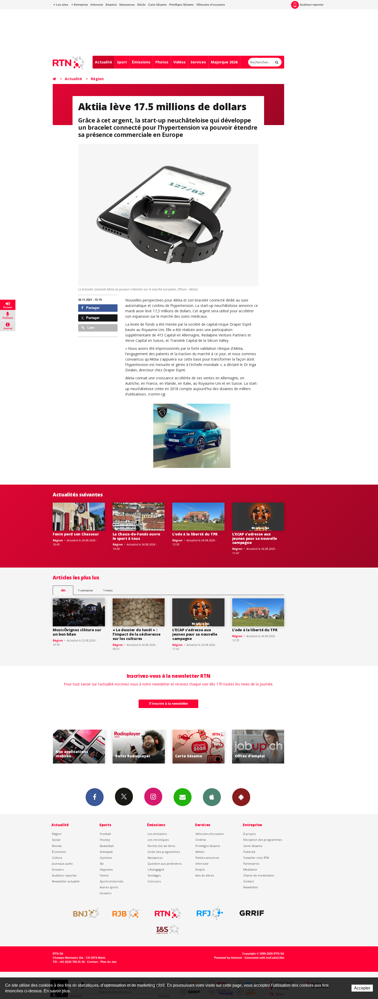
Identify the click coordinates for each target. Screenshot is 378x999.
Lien (90, 327)
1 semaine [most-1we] (85, 590)
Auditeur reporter (64, 875)
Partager (92, 308)
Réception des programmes (262, 839)
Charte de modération (258, 875)
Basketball (107, 845)
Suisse (56, 839)
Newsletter (250, 887)
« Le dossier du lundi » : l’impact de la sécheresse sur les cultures (136, 634)
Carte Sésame (157, 4)
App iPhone (212, 797)
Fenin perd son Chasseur (76, 534)
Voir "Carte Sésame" (189, 747)
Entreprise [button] (80, 4)
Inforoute (97, 4)
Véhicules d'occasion (210, 4)
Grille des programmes (164, 851)
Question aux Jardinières (165, 863)
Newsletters (183, 797)
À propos (249, 833)
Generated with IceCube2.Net (264, 957)
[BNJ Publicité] (84, 913)
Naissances (127, 4)
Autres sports (109, 887)
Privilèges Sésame (181, 4)
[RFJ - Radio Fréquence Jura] (210, 913)
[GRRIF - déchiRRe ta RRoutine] (251, 913)
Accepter (362, 988)
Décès (141, 4)
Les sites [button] (61, 4)
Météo (199, 851)
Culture (57, 857)
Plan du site (108, 961)
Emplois (111, 4)
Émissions (141, 62)
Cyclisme (106, 857)
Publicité (249, 851)
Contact (248, 881)
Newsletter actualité (65, 881)
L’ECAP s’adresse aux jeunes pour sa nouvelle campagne (254, 538)
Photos (161, 62)
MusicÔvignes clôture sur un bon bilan (77, 632)
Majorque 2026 (224, 62)
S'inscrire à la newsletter (168, 703)
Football (105, 833)
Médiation (250, 869)
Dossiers (58, 869)
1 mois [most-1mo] (108, 590)
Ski (102, 863)
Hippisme (106, 869)
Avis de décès (204, 875)
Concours (154, 881)
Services (198, 62)
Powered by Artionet (228, 957)
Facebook (95, 797)
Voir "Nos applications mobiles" (70, 747)
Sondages (154, 875)
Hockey (105, 839)
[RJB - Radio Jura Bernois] (126, 913)
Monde (57, 845)
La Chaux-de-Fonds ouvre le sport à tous (136, 536)
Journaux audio (62, 863)
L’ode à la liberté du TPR (195, 534)
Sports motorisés (111, 881)
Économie (59, 851)
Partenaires (251, 863)
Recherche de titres (161, 845)
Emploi (200, 869)
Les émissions (157, 833)
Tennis (104, 875)
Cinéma (200, 839)
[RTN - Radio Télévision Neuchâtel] (168, 913)
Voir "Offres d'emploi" (249, 747)
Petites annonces (207, 857)
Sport (122, 62)
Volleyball (106, 851)
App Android (241, 797)
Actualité (103, 62)
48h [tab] (63, 590)
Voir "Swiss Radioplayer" (129, 747)
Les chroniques (158, 839)
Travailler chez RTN (256, 857)
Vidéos (179, 62)
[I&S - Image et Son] (168, 929)
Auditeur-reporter (311, 4)
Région (97, 78)
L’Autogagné (156, 869)
